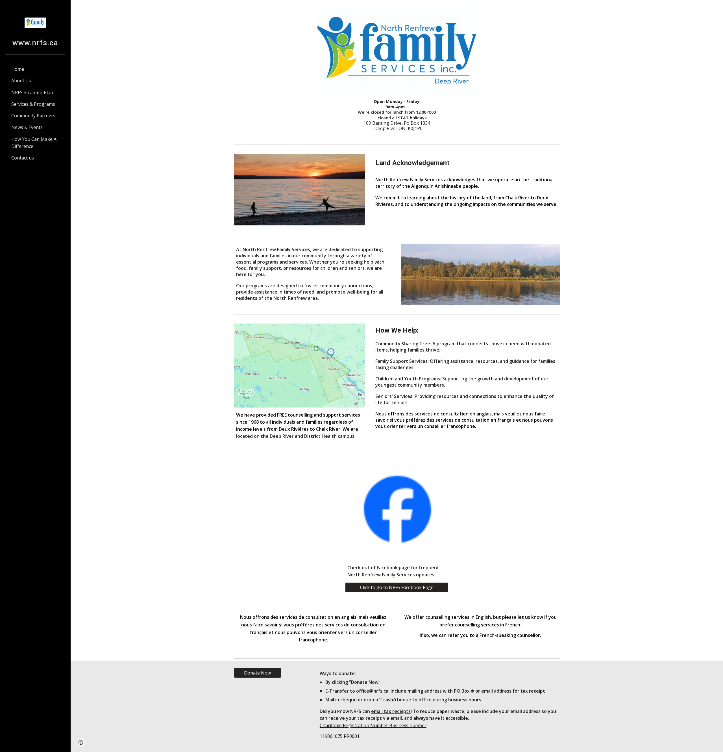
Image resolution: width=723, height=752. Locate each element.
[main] (396, 115)
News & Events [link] (27, 127)
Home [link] (17, 69)
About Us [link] (21, 80)
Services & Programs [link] (33, 104)
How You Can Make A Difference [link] (33, 142)
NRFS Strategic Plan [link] (32, 92)
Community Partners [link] (33, 116)
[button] (81, 742)
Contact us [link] (22, 158)
